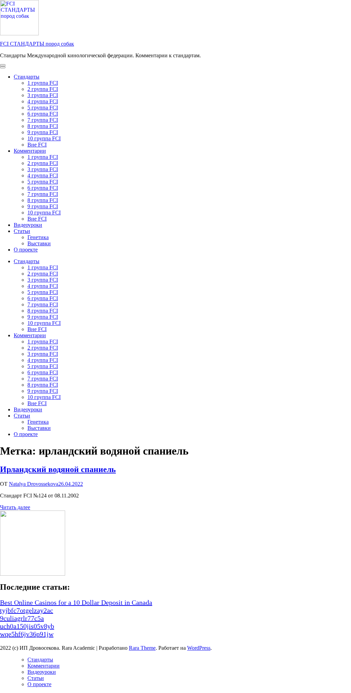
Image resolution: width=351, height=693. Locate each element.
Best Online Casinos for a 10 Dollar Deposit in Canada (76, 602)
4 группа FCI (42, 101)
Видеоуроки (28, 225)
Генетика (38, 237)
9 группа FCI (42, 132)
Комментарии (30, 151)
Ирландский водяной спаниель (58, 469)
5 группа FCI (42, 107)
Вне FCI (37, 145)
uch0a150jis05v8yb (27, 626)
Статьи (22, 231)
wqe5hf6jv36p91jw (26, 634)
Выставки (39, 243)
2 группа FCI (42, 89)
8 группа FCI (42, 126)
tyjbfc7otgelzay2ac (26, 610)
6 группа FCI (42, 114)
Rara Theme (142, 648)
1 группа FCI (42, 83)
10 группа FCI (44, 138)
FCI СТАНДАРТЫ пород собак (37, 44)
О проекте (26, 249)
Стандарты (26, 77)
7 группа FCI (42, 120)
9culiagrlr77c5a (22, 618)
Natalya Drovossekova (33, 484)
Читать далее (15, 507)
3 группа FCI (42, 95)
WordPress (198, 648)
